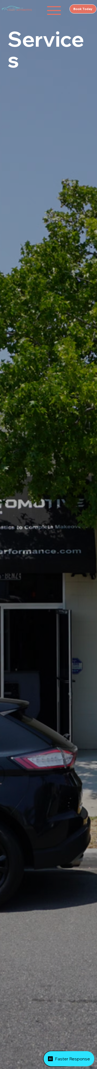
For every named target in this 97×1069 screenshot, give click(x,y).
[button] (54, 10)
